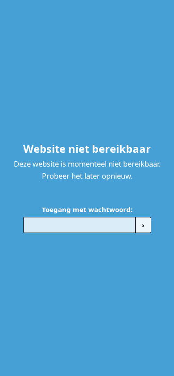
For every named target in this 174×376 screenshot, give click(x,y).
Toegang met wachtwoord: (87, 209)
